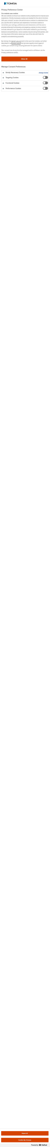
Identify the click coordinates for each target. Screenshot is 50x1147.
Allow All (24, 59)
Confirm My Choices (24, 1140)
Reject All (25, 1133)
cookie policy (16, 43)
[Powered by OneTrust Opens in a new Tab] (40, 1145)
